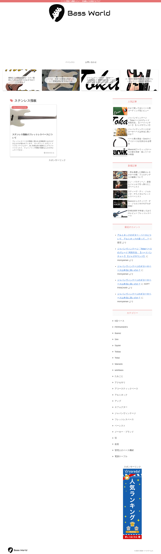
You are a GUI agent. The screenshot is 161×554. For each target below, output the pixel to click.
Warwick (119, 364)
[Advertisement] (80, 41)
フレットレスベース (124, 419)
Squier (118, 345)
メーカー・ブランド (124, 432)
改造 (117, 444)
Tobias (118, 352)
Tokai (117, 358)
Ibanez (118, 333)
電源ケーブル (121, 456)
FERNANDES (121, 327)
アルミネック (121, 395)
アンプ (118, 401)
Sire (116, 339)
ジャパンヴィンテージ (125, 413)
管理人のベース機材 (124, 450)
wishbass (119, 370)
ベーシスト (120, 425)
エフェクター (121, 407)
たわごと (119, 376)
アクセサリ (120, 382)
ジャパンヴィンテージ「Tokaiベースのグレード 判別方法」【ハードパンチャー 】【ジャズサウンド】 (134, 253)
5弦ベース (119, 321)
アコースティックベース (126, 388)
